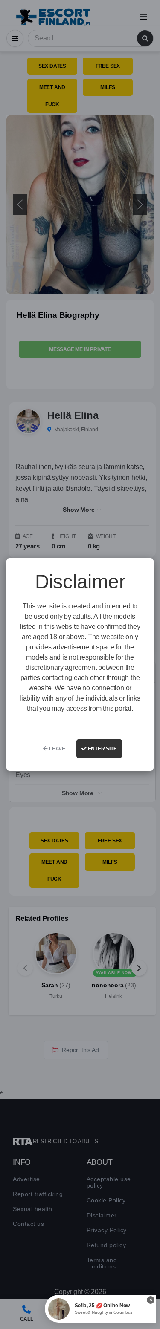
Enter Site (102, 749)
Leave (56, 749)
